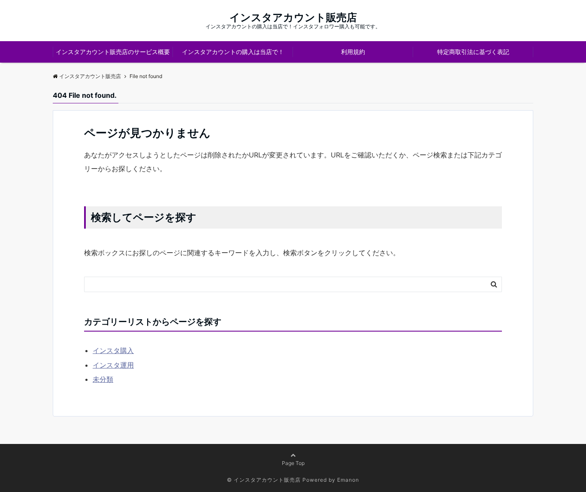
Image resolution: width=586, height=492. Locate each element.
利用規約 (353, 51)
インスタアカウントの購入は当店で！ (233, 51)
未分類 (103, 379)
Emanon (348, 480)
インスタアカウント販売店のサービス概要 (113, 51)
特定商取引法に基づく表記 (473, 51)
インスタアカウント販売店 (293, 17)
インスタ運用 (113, 365)
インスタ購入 (113, 350)
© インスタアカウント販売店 (264, 480)
